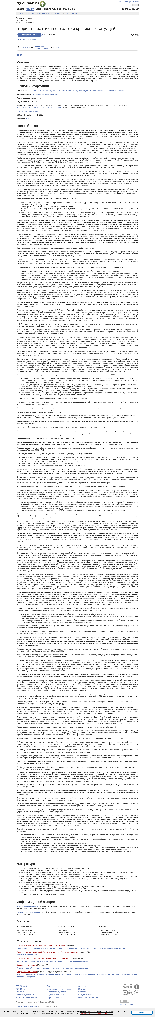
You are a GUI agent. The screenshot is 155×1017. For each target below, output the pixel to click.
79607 (136, 35)
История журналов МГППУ (26, 998)
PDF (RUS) (25, 47)
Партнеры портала (54, 986)
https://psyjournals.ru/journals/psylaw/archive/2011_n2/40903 (39, 107)
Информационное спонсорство (59, 989)
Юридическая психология (27, 965)
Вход (137, 2)
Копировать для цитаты (28, 111)
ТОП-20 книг (20, 989)
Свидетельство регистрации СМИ (26, 1007)
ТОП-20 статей (21, 986)
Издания (30, 9)
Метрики (56, 47)
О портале (82, 986)
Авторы (39, 9)
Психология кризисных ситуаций (29, 945)
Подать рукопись (53, 9)
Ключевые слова (130, 9)
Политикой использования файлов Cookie (96, 1013)
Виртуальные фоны (86, 995)
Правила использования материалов (27, 1004)
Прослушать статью (29, 35)
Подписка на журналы (56, 995)
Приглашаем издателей (56, 992)
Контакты (82, 992)
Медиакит (82, 989)
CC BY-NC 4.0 (30, 119)
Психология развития (42, 958)
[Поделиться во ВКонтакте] (18, 55)
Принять (142, 1012)
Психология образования (62, 958)
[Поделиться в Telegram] (21, 55)
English (118, 2)
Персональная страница (56, 998)
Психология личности (51, 952)
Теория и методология (69, 952)
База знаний (69, 9)
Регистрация (129, 2)
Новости (20, 9)
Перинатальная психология (54, 945)
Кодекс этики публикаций (88, 998)
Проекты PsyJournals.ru (25, 995)
